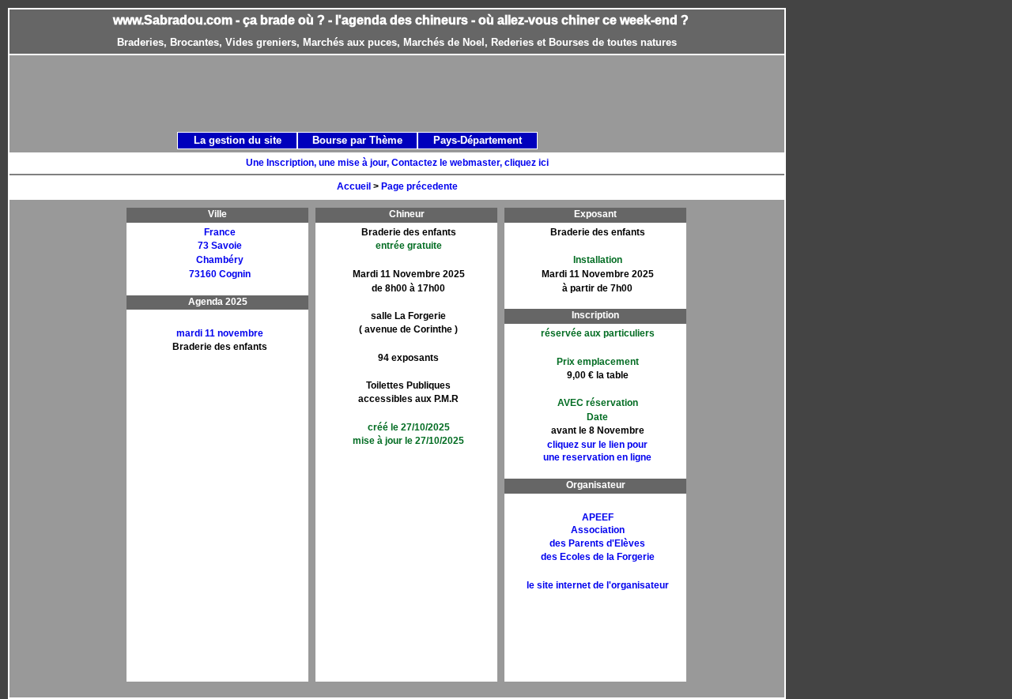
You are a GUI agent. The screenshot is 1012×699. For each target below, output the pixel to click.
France (220, 232)
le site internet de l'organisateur (598, 585)
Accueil (354, 186)
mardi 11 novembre (219, 333)
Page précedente (419, 186)
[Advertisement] (414, 92)
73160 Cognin (220, 274)
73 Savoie (220, 245)
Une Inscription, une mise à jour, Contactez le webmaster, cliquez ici (397, 162)
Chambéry (220, 259)
